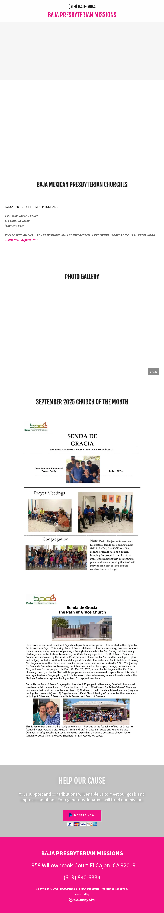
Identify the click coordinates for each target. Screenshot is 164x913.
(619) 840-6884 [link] (82, 6)
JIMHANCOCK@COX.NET (21, 240)
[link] (82, 16)
